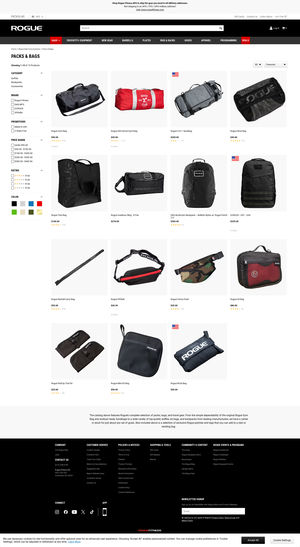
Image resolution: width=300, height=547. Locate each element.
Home (13, 49)
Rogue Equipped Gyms (191, 455)
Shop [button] (55, 40)
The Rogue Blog (188, 464)
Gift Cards (239, 16)
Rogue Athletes (219, 459)
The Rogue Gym (188, 473)
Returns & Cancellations (97, 464)
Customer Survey (94, 478)
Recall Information (126, 473)
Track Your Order (94, 459)
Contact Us (252, 16)
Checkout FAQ (93, 455)
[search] (152, 28)
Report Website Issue (95, 473)
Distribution (123, 483)
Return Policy (187, 520)
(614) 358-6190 (61, 465)
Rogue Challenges (220, 455)
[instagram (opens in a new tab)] (57, 512)
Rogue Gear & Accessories (29, 49)
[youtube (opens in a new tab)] (74, 512)
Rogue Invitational (221, 450)
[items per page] (258, 64)
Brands (153, 459)
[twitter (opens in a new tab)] (83, 512)
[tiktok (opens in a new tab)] (92, 512)
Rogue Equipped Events (223, 464)
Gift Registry (155, 455)
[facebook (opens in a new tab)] (66, 512)
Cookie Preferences (126, 492)
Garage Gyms (187, 469)
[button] (221, 28)
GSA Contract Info (125, 478)
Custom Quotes (93, 450)
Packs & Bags (48, 49)
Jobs (57, 455)
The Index (186, 450)
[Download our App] (105, 512)
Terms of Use (123, 455)
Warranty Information (127, 469)
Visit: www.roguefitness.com (150, 9)
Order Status (266, 16)
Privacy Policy (124, 450)
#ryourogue (186, 459)
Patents (121, 459)
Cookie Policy (124, 488)
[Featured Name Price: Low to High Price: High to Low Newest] (276, 64)
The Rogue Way (61, 450)
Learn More (74, 541)
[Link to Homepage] (27, 28)
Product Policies (125, 464)
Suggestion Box (93, 469)
